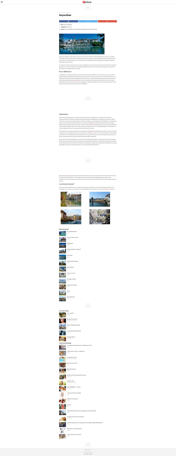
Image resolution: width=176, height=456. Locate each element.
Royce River (70, 255)
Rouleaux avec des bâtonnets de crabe (76, 375)
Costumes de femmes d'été (74, 393)
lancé (104, 131)
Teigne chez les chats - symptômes (75, 351)
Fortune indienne (71, 337)
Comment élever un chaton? (74, 434)
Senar (68, 291)
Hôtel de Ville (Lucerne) (72, 237)
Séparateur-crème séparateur (74, 428)
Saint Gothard (70, 267)
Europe (60, 12)
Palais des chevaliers (72, 285)
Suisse (64, 12)
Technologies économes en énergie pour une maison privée (81, 411)
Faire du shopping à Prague (73, 325)
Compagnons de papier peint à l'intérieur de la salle (79, 345)
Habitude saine (70, 381)
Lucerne (68, 12)
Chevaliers (66, 175)
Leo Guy (69, 405)
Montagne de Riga (71, 279)
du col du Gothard (76, 80)
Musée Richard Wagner (72, 261)
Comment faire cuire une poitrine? (75, 416)
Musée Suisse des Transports (74, 249)
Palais (60, 175)
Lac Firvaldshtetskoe (72, 231)
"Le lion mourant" (71, 273)
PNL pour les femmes (72, 319)
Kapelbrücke (70, 243)
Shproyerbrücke (71, 297)
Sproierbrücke (91, 123)
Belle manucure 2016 (72, 363)
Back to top (88, 449)
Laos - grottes (70, 313)
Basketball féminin (71, 369)
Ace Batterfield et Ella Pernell (74, 331)
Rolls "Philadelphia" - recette (74, 387)
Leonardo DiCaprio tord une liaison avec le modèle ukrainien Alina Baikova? (85, 422)
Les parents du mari (72, 357)
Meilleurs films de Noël (72, 399)
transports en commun (109, 189)
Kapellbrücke (91, 131)
